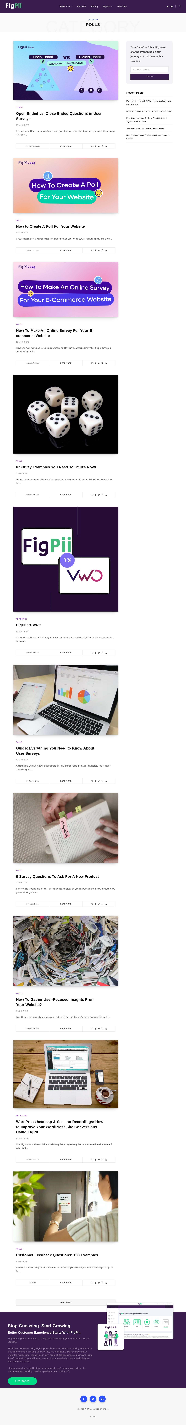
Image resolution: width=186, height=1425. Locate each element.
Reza (34, 1283)
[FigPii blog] (13, 6)
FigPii (87, 1409)
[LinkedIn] (106, 146)
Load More (65, 1302)
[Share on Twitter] (99, 146)
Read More (65, 146)
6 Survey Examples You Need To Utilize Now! (56, 467)
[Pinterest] (102, 146)
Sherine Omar (34, 781)
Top (94, 1417)
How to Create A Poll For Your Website (50, 226)
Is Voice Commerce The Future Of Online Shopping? (149, 111)
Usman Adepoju (34, 146)
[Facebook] (83, 1399)
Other (19, 107)
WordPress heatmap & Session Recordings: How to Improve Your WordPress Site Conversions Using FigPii (59, 1127)
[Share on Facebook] (95, 146)
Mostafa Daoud (33, 495)
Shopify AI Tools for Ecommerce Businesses (145, 128)
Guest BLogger (33, 250)
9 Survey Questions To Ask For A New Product (57, 877)
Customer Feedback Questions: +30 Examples (57, 1255)
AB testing (21, 619)
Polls (19, 220)
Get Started (22, 1380)
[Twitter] (93, 1399)
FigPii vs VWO (28, 625)
